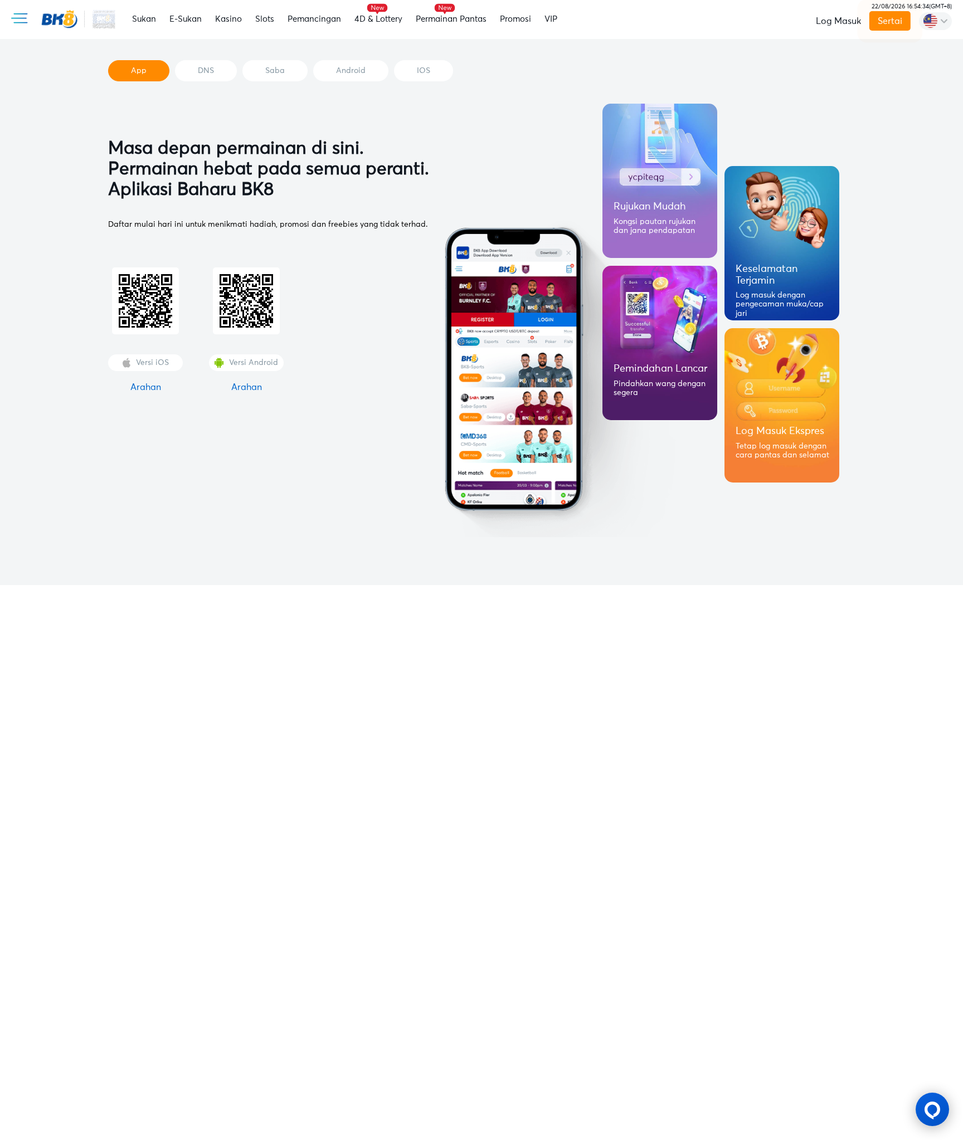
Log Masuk (838, 21)
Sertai (890, 21)
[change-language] (935, 21)
